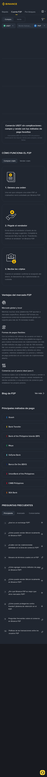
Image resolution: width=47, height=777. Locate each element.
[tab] (5, 12)
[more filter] (42, 19)
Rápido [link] (5, 12)
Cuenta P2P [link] (16, 12)
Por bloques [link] (30, 12)
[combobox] (9, 25)
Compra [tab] (8, 19)
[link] (23, 417)
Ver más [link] (38, 393)
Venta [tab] (19, 19)
